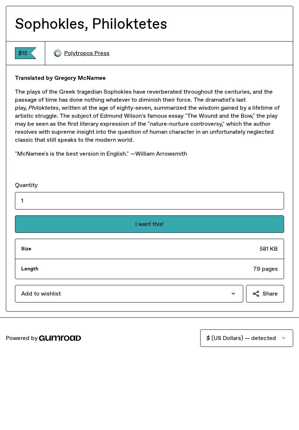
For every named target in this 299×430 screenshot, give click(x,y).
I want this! (149, 223)
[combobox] (129, 293)
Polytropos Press (86, 53)
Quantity (26, 184)
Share (270, 293)
